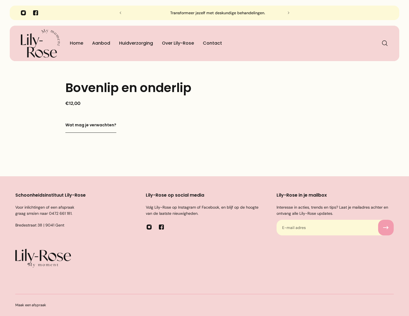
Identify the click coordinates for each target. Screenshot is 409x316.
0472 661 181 (60, 213)
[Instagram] (23, 13)
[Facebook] (35, 13)
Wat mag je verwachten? (90, 125)
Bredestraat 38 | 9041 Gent (39, 225)
